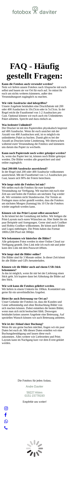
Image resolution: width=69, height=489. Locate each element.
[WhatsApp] (6, 421)
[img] (34, 10)
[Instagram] (6, 408)
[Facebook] (5, 415)
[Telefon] (6, 428)
